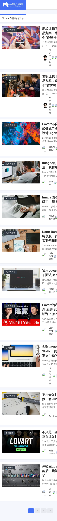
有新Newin (52, 452)
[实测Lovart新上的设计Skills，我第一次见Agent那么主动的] (21, 356)
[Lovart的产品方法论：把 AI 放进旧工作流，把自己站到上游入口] (21, 314)
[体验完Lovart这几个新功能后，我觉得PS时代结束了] (21, 475)
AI (6, 30)
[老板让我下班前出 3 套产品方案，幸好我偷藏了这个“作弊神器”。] (21, 85)
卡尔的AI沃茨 (51, 256)
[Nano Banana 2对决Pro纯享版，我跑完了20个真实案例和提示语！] (21, 240)
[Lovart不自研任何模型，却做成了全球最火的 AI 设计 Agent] (21, 133)
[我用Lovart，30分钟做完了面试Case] (21, 279)
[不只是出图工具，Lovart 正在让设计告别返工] (21, 441)
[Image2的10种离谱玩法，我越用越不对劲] (21, 172)
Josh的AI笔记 (51, 331)
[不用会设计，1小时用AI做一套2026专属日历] (21, 403)
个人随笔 (11, 30)
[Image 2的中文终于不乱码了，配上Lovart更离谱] (21, 206)
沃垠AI (51, 183)
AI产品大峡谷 (50, 57)
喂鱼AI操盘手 (52, 148)
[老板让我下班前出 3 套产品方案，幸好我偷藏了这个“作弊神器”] (21, 37)
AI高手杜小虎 (52, 217)
